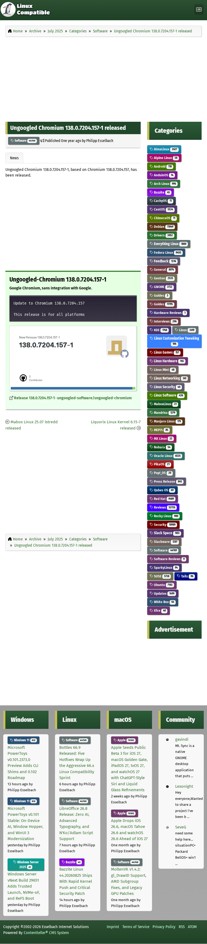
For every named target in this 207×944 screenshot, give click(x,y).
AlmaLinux (165, 149)
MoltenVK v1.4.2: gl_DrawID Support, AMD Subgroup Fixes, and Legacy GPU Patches (128, 881)
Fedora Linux (167, 253)
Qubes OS (163, 490)
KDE (160, 330)
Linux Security (166, 387)
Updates (163, 593)
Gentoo (163, 278)
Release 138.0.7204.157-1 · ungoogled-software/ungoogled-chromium (73, 398)
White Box (163, 602)
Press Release (167, 481)
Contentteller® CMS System (46, 932)
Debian (163, 227)
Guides (160, 295)
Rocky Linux (165, 516)
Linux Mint (163, 370)
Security (164, 525)
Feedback (164, 261)
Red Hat (163, 499)
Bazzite (161, 192)
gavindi (181, 739)
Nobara (161, 447)
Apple (125, 740)
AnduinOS (163, 175)
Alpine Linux (165, 158)
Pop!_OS (162, 473)
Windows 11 (24, 740)
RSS (182, 926)
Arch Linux (164, 184)
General (163, 270)
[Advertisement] (103, 78)
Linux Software (168, 395)
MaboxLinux (164, 404)
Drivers (162, 235)
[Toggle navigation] (199, 9)
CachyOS (162, 201)
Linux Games (166, 352)
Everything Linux (169, 244)
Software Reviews (168, 559)
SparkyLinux (165, 568)
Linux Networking (169, 378)
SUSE (161, 576)
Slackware (165, 542)
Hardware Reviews (169, 313)
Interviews (164, 321)
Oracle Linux (166, 456)
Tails (186, 576)
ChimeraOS (164, 218)
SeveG (180, 827)
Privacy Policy (164, 926)
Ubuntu (162, 585)
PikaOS (161, 464)
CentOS (163, 209)
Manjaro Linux (167, 421)
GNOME (162, 287)
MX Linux (162, 439)
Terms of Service (135, 926)
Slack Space (166, 533)
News (14, 157)
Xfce (159, 610)
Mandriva (164, 413)
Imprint (113, 926)
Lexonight (184, 786)
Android (162, 166)
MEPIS (160, 430)
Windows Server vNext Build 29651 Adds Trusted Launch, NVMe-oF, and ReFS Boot (24, 886)
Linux (186, 330)
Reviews (164, 507)
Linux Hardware (168, 361)
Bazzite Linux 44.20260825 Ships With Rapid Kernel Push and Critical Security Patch (75, 881)
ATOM (192, 926)
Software (24, 141)
